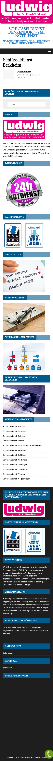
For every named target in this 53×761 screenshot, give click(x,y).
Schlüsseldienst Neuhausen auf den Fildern (22, 445)
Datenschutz (8, 653)
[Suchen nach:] (26, 104)
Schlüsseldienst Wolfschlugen (16, 478)
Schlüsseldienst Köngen (13, 440)
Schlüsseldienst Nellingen (14, 450)
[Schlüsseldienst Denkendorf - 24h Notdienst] (26, 22)
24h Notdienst (24, 71)
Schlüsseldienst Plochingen (15, 459)
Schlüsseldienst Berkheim (14, 431)
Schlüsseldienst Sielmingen (15, 464)
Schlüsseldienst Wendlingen (15, 469)
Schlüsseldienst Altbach (14, 426)
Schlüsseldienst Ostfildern (15, 455)
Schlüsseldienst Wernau (14, 474)
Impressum (7, 667)
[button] (49, 51)
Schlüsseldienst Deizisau (14, 436)
